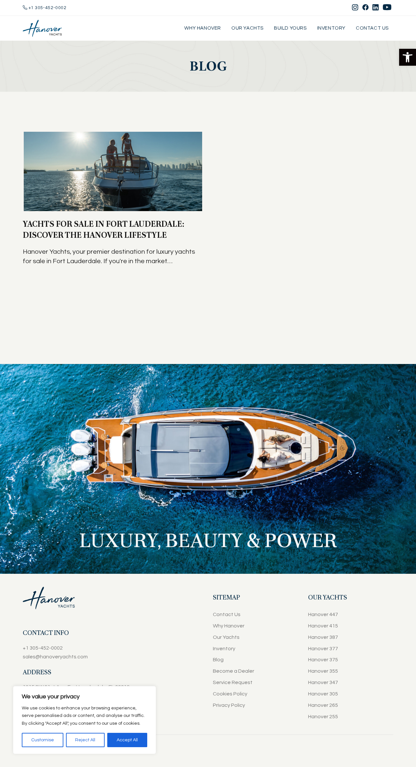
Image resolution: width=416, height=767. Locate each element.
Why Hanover (202, 28)
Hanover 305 (323, 693)
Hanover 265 (323, 705)
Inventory (331, 28)
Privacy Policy (229, 705)
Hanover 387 (323, 637)
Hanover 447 (323, 614)
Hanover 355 (323, 671)
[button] (407, 57)
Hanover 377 (323, 648)
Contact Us (372, 28)
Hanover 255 (323, 716)
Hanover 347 (323, 682)
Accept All (127, 740)
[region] (84, 720)
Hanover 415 (323, 625)
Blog (218, 659)
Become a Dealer (233, 671)
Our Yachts (247, 28)
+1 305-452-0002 (46, 8)
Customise (42, 740)
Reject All (85, 740)
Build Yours (290, 28)
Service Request (233, 682)
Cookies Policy (230, 693)
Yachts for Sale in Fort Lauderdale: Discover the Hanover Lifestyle (103, 229)
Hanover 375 (323, 659)
